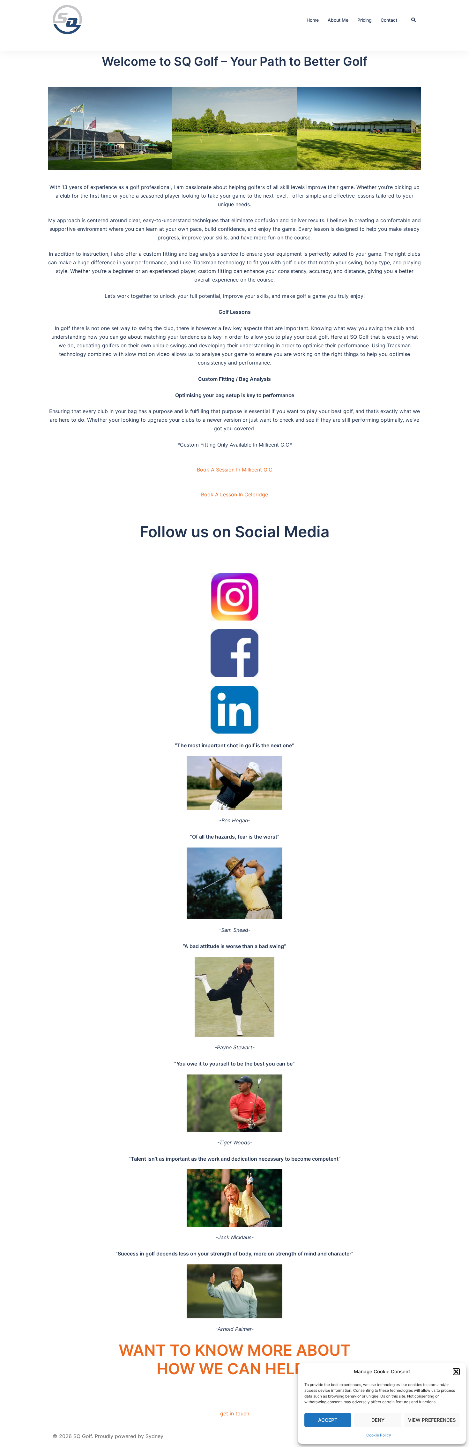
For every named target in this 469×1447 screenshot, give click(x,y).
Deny (377, 1420)
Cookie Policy (378, 1435)
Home (313, 20)
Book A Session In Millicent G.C (234, 469)
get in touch (234, 1413)
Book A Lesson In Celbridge (234, 494)
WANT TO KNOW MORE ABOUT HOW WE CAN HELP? (235, 1359)
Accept (328, 1420)
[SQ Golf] (69, 19)
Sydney (154, 1436)
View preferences (432, 1420)
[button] (456, 1371)
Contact (389, 20)
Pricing (364, 20)
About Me (338, 20)
